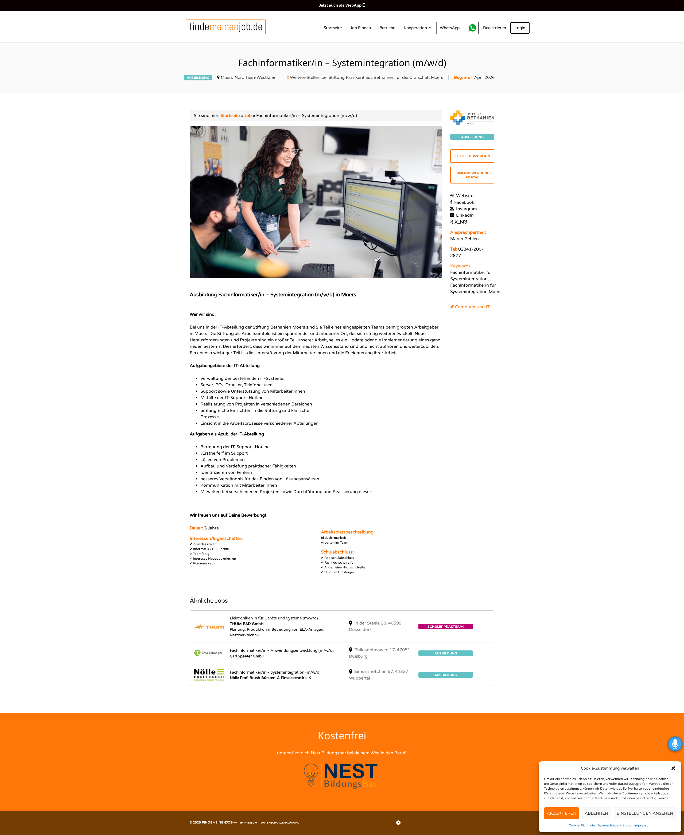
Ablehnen (596, 813)
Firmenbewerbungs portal (472, 175)
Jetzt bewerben (472, 156)
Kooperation (415, 27)
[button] (673, 768)
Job (248, 115)
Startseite (333, 27)
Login (520, 27)
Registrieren (494, 27)
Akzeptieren (561, 813)
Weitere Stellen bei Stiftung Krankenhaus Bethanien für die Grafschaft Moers (366, 77)
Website (464, 195)
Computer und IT (472, 307)
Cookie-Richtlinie (582, 825)
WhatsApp (450, 27)
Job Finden (360, 27)
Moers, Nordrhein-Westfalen (249, 77)
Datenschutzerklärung (614, 825)
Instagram (466, 209)
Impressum (642, 825)
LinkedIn (464, 215)
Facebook (463, 202)
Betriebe (387, 27)
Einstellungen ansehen (645, 813)
